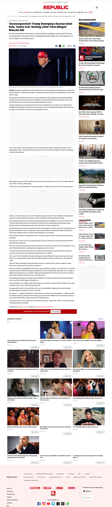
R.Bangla (59, 2)
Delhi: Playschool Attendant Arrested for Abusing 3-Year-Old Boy (91, 137)
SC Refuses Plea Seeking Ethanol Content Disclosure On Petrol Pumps (91, 89)
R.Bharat (54, 2)
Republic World (46, 2)
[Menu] (96, 7)
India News (82, 43)
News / (8, 16)
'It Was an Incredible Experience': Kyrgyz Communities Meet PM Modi (91, 162)
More (90, 12)
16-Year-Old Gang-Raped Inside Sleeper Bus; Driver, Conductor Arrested (92, 64)
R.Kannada (64, 2)
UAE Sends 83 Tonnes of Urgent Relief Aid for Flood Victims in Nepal (86, 237)
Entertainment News (84, 116)
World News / (14, 16)
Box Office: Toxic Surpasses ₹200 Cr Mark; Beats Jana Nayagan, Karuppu (91, 113)
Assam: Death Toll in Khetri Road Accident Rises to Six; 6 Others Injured (91, 40)
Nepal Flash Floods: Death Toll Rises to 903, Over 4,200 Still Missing (91, 186)
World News (13, 46)
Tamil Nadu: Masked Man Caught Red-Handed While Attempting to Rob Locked (91, 212)
